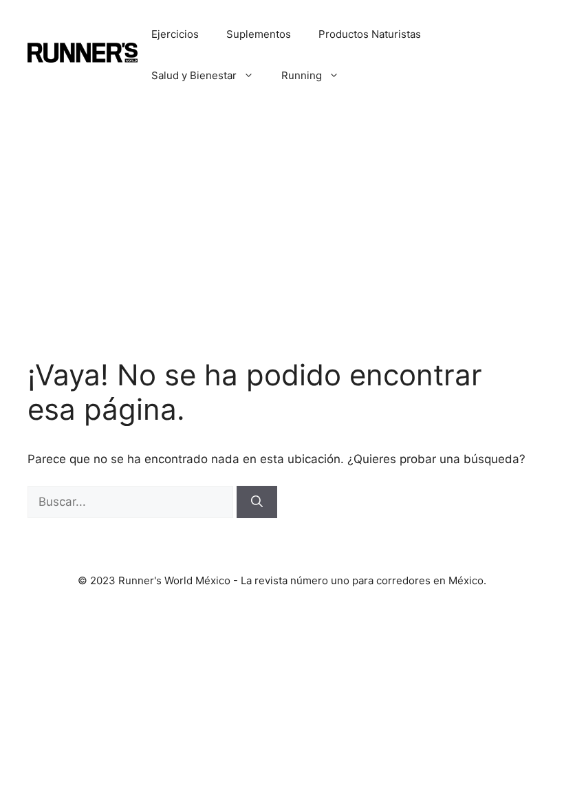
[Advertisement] (282, 213)
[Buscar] (257, 502)
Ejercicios (175, 34)
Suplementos (258, 34)
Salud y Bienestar (194, 75)
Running (301, 75)
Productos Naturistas (369, 34)
